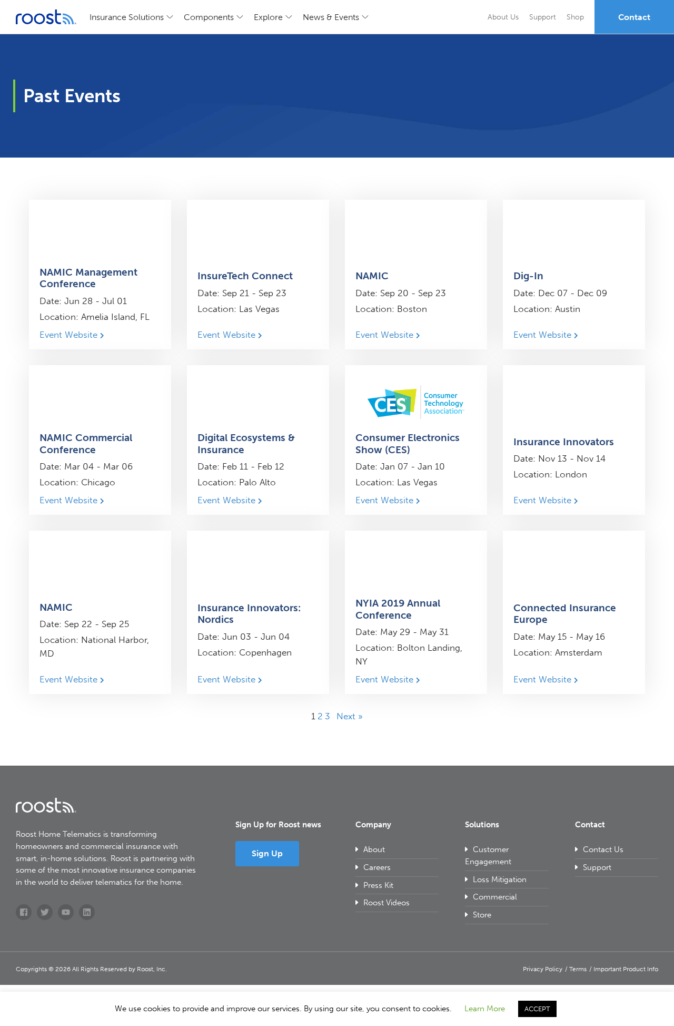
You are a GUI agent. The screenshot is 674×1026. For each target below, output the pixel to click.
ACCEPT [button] (537, 1009)
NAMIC (372, 276)
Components (209, 17)
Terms (578, 969)
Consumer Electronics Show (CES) (407, 443)
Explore (268, 17)
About (374, 849)
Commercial (495, 897)
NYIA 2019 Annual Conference (397, 609)
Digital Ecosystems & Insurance (246, 443)
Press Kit (378, 885)
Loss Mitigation (500, 879)
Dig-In (528, 276)
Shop (575, 17)
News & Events (331, 17)
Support (542, 17)
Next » (349, 716)
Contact (634, 17)
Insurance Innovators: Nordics (249, 614)
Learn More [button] (484, 1008)
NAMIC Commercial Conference (85, 443)
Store (482, 915)
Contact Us (603, 849)
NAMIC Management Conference (88, 278)
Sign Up (267, 853)
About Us (503, 17)
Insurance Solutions (127, 17)
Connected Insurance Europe (564, 614)
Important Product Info (625, 969)
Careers (377, 867)
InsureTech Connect (245, 276)
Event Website (69, 334)
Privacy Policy (542, 969)
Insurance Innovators (563, 442)
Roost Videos (386, 902)
